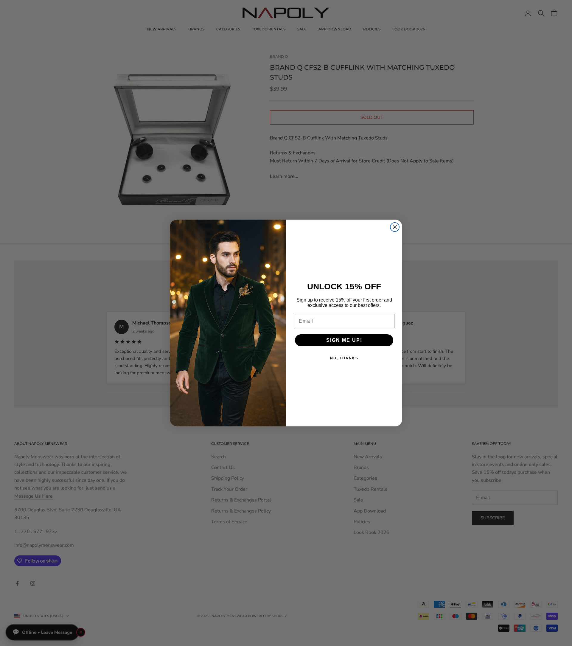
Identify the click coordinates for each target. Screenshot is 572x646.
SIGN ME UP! (344, 340)
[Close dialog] (394, 227)
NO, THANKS (344, 358)
